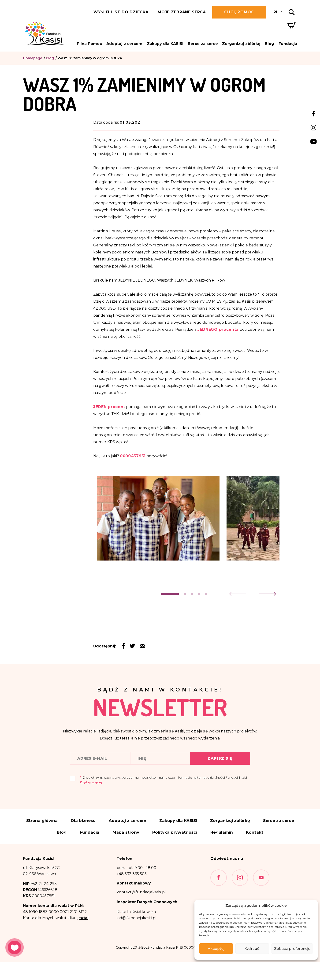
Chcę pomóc (239, 12)
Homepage (32, 58)
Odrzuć (252, 948)
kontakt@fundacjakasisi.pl (141, 892)
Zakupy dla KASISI (165, 43)
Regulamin (221, 832)
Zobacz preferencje (292, 948)
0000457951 (133, 456)
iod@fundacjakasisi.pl (136, 918)
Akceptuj (216, 948)
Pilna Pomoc (89, 43)
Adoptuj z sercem (124, 43)
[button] (170, 594)
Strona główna (42, 820)
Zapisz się (220, 758)
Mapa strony (125, 832)
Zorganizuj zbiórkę (241, 43)
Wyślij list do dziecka (120, 12)
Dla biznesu (83, 820)
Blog (269, 43)
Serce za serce (203, 43)
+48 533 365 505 (132, 874)
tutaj (84, 918)
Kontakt (254, 832)
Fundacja (288, 43)
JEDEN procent (109, 407)
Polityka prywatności (174, 832)
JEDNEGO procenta (217, 329)
